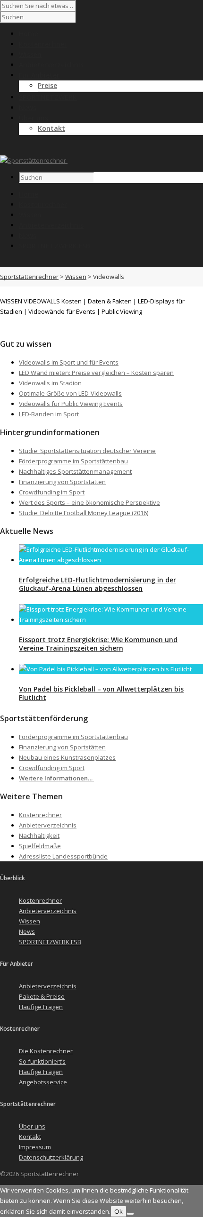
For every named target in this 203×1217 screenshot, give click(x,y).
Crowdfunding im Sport (52, 492)
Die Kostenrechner (46, 1051)
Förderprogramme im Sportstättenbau (73, 461)
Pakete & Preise (42, 996)
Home (28, 194)
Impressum (35, 1147)
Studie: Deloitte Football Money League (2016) (83, 513)
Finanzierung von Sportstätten (62, 481)
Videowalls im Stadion (50, 383)
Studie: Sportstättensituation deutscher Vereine (87, 450)
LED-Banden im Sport (49, 414)
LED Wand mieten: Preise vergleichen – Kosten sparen (96, 372)
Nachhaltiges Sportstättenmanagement (75, 471)
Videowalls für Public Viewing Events (71, 403)
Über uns (32, 1126)
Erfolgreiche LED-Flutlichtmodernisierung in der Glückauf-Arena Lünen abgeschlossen (97, 584)
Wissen (30, 214)
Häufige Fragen (41, 1006)
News (27, 235)
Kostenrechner (43, 204)
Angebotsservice (43, 1082)
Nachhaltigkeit (39, 835)
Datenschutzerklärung (51, 1157)
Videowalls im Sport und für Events (68, 362)
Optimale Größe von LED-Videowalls (70, 393)
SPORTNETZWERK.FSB (54, 245)
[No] (130, 1213)
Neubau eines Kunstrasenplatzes (67, 757)
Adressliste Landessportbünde (63, 856)
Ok (118, 1211)
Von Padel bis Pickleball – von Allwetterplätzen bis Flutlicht (101, 693)
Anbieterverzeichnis (51, 225)
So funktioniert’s (42, 1061)
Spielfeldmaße (40, 846)
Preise (47, 85)
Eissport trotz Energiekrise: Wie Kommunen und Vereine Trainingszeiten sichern (98, 643)
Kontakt (51, 128)
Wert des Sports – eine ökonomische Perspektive (89, 502)
